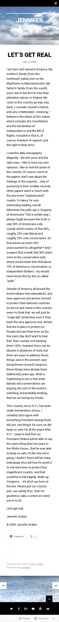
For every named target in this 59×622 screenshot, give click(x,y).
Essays (40, 564)
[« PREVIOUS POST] (3, 585)
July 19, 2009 (29, 62)
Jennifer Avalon (29, 24)
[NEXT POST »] (55, 585)
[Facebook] (18, 608)
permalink (25, 567)
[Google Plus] (26, 608)
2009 (33, 564)
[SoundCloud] (47, 608)
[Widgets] (49, 599)
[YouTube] (33, 608)
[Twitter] (11, 608)
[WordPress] (40, 608)
